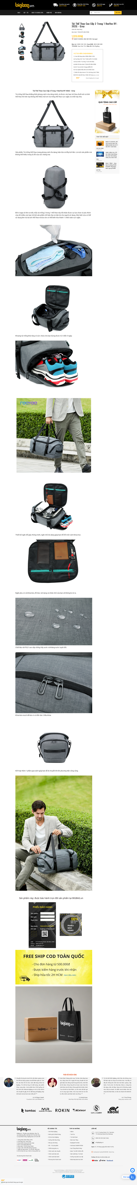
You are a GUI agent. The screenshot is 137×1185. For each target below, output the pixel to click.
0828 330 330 (81, 44)
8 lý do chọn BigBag (53, 1137)
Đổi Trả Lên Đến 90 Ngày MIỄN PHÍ (83, 67)
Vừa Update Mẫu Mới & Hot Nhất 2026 (84, 69)
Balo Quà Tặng (74, 1140)
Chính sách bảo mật (53, 1154)
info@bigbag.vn (99, 1142)
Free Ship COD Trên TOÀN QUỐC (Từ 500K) (86, 59)
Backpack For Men (74, 1142)
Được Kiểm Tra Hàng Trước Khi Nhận (84, 61)
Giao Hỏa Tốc (82, 46)
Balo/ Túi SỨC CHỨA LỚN (76, 1151)
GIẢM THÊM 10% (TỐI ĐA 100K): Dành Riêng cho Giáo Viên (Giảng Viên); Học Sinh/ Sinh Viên (106, 156)
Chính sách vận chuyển (54, 1151)
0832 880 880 (98, 44)
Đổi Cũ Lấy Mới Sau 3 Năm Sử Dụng (84, 75)
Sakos (72, 1131)
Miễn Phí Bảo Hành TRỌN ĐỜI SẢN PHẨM (85, 64)
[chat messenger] (132, 1172)
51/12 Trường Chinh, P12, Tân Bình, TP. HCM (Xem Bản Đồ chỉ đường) (105, 1133)
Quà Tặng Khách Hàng (76, 1148)
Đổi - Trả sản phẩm (53, 1145)
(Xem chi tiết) (96, 75)
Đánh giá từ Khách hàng (54, 1134)
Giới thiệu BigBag (52, 1131)
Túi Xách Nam (74, 1137)
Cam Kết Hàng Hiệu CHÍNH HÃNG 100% (85, 56)
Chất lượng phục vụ (53, 1148)
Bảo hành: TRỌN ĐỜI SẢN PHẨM (80, 32)
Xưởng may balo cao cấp (76, 1156)
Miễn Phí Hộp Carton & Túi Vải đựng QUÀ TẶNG (87, 72)
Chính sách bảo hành (53, 1156)
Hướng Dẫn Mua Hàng (54, 1140)
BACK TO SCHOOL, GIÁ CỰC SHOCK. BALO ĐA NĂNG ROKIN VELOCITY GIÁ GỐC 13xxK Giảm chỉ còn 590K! (107, 145)
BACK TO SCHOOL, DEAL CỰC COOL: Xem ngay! (85, 39)
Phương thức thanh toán (54, 1159)
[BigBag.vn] (24, 5)
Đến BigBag (95, 46)
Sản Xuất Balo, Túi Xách (76, 1154)
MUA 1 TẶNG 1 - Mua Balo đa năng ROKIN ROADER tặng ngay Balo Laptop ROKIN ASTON (106, 167)
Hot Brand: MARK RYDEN (76, 1145)
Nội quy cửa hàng (52, 1142)
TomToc (72, 1134)
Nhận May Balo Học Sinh (76, 1159)
